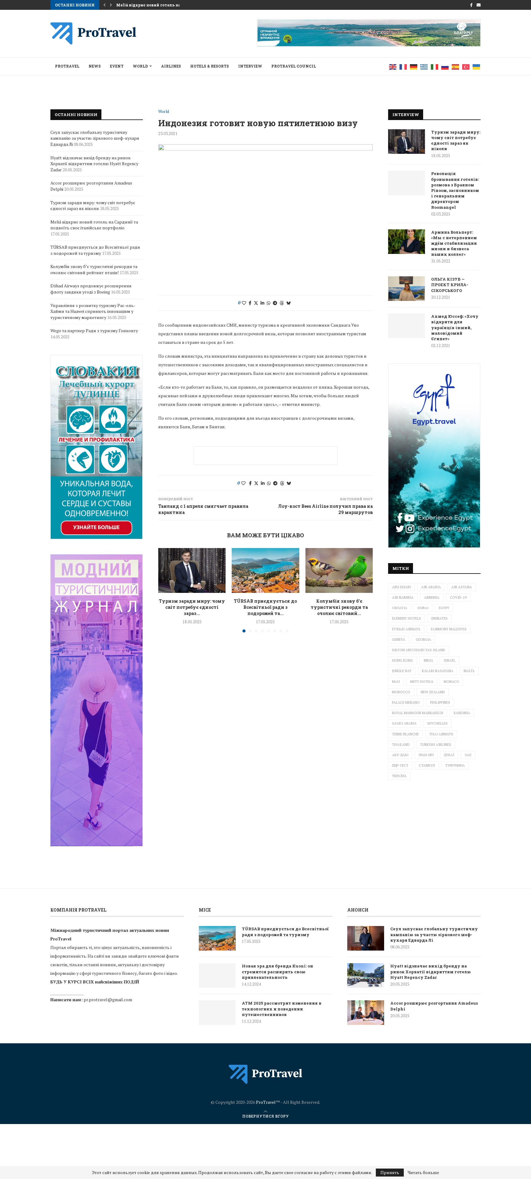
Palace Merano (406, 702)
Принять (389, 1172)
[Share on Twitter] (256, 303)
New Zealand (433, 692)
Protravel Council (293, 66)
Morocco (401, 692)
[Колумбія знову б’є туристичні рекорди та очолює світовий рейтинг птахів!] (339, 570)
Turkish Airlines (435, 744)
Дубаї (449, 755)
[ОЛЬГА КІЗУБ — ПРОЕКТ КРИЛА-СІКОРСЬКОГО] (406, 288)
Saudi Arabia (404, 723)
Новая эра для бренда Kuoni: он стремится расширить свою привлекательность (277, 971)
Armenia (431, 597)
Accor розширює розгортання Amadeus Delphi (434, 1005)
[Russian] (445, 66)
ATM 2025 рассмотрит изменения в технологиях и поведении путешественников (281, 1008)
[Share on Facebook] (250, 303)
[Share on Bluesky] (288, 303)
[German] (414, 66)
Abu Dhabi (401, 587)
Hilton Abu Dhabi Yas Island (418, 650)
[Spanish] (456, 66)
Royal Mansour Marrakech (417, 713)
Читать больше (423, 1172)
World (140, 66)
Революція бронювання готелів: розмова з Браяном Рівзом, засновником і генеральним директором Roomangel (455, 190)
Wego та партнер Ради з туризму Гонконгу (94, 330)
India (428, 660)
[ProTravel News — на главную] (265, 1074)
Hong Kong (402, 660)
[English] (393, 66)
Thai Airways (441, 734)
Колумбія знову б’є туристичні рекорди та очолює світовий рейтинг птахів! (93, 269)
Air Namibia (403, 597)
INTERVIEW (250, 66)
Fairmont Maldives (448, 629)
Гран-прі (426, 755)
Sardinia (462, 713)
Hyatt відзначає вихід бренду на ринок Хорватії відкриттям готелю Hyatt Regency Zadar (94, 164)
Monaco (451, 681)
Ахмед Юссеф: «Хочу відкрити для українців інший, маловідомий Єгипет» (454, 327)
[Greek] (424, 66)
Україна (399, 776)
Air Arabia (431, 587)
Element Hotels (406, 618)
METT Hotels (421, 681)
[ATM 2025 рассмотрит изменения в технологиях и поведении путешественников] (217, 1012)
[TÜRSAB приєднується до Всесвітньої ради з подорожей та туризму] (265, 570)
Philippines (440, 702)
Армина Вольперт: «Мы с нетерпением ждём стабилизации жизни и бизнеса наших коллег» (454, 243)
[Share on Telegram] (275, 303)
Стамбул (427, 765)
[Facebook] (471, 5)
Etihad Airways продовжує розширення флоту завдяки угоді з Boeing (91, 289)
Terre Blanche (405, 734)
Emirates (439, 618)
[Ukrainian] (477, 66)
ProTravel (67, 66)
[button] (104, 5)
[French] (403, 66)
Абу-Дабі (400, 755)
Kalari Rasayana (437, 671)
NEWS (94, 66)
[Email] (479, 5)
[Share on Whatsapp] (268, 303)
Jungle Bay (401, 671)
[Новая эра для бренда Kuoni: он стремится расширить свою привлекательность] (217, 975)
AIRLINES (171, 66)
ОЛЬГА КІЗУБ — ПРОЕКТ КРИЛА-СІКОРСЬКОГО (449, 284)
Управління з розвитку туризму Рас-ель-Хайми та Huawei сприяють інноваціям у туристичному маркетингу (93, 311)
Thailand (401, 744)
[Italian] (435, 66)
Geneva (398, 639)
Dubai (423, 608)
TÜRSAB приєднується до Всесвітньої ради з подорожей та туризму (95, 250)
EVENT (117, 66)
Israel (449, 660)
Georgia (423, 639)
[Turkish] (466, 66)
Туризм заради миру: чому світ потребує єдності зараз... (192, 607)
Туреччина (455, 765)
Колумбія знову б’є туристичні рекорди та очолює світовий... (339, 607)
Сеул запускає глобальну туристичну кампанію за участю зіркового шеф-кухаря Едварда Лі (94, 138)
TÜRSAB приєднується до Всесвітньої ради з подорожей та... (265, 607)
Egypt (444, 608)
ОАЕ (468, 755)
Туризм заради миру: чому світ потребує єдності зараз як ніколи (455, 140)
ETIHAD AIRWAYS (406, 629)
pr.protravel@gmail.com (108, 999)
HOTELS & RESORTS (209, 66)
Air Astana (461, 587)
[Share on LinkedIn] (262, 303)
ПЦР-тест (400, 765)
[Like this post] (244, 303)
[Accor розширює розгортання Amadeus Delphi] (365, 1012)
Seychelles (437, 723)
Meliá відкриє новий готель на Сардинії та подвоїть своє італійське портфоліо (94, 225)
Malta (469, 671)
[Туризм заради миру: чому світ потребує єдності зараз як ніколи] (192, 570)
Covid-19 (458, 597)
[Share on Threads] (282, 303)
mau (396, 681)
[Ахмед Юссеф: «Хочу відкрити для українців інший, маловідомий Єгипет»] (406, 325)
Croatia (399, 608)
